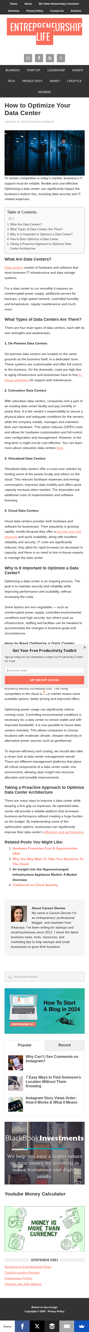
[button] (44, 650)
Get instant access (44, 680)
